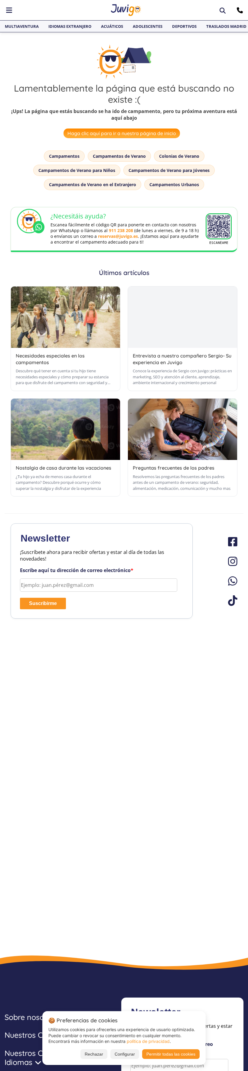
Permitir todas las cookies (170, 1054)
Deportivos (184, 26)
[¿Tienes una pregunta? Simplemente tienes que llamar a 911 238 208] (240, 10)
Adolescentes (147, 26)
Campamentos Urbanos (174, 184)
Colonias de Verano (179, 156)
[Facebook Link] (229, 541)
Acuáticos (112, 26)
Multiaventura (22, 26)
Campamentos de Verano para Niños (76, 170)
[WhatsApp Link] (229, 581)
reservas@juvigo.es (118, 236)
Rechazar (94, 1054)
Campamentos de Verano (119, 156)
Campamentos (64, 156)
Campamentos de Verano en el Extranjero (92, 184)
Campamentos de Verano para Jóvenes (169, 170)
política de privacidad (148, 1041)
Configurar (125, 1054)
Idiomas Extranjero (69, 26)
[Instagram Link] (229, 561)
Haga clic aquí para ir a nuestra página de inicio (121, 133)
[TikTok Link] (229, 600)
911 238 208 (121, 230)
